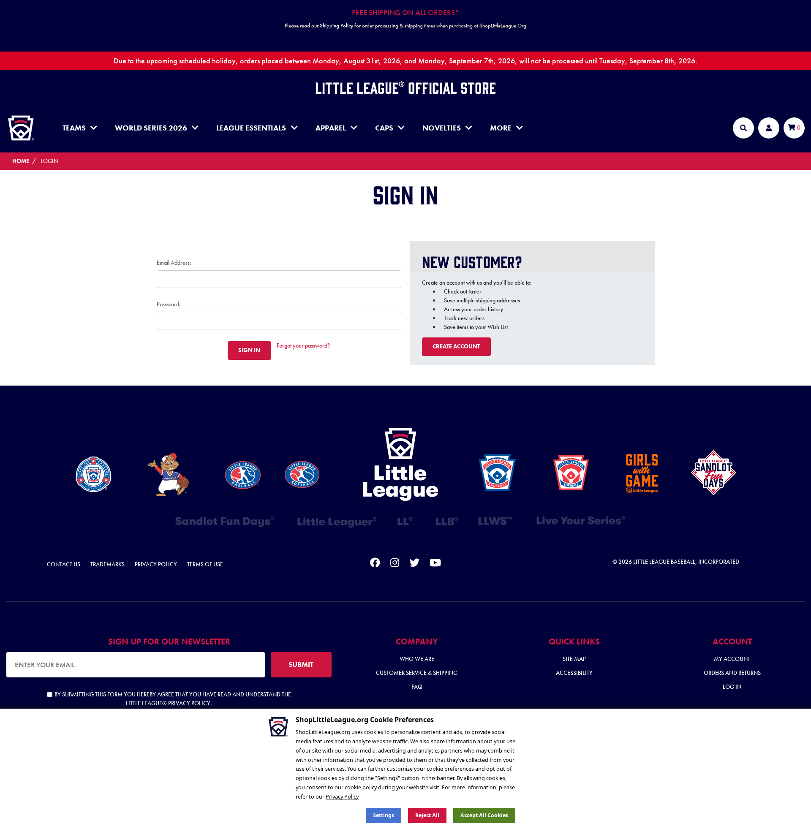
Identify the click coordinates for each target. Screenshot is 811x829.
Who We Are (417, 659)
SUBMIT (300, 664)
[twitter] (414, 564)
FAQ (416, 686)
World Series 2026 (151, 128)
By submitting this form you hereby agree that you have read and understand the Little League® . (172, 698)
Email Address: (174, 262)
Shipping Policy (336, 25)
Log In (732, 686)
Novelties (441, 128)
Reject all (427, 815)
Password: (169, 304)
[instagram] (394, 564)
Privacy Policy (156, 564)
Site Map (574, 659)
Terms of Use (205, 564)
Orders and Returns (732, 673)
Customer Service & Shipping (416, 673)
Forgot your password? (303, 345)
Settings (383, 815)
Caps (384, 128)
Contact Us (63, 564)
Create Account (456, 346)
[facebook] (375, 564)
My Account (732, 659)
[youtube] (435, 564)
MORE (501, 128)
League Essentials (251, 128)
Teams (74, 128)
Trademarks (107, 564)
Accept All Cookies (484, 815)
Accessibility (574, 673)
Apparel (331, 128)
